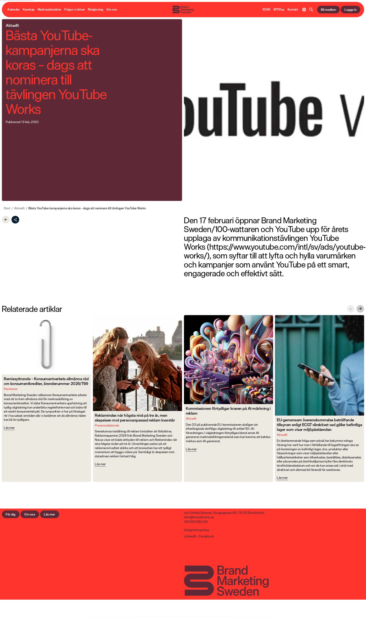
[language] (304, 9)
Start (7, 208)
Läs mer (49, 514)
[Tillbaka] (6, 219)
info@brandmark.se (199, 517)
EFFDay (279, 9)
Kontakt (293, 9)
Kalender (14, 9)
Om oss (111, 9)
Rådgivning (95, 9)
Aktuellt (19, 208)
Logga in (350, 9)
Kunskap (29, 9)
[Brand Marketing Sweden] (183, 9)
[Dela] (15, 219)
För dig (11, 514)
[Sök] (311, 9)
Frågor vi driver (74, 9)
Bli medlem (328, 9)
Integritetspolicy (196, 530)
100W (267, 9)
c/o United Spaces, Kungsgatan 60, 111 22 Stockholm (224, 512)
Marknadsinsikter (49, 9)
